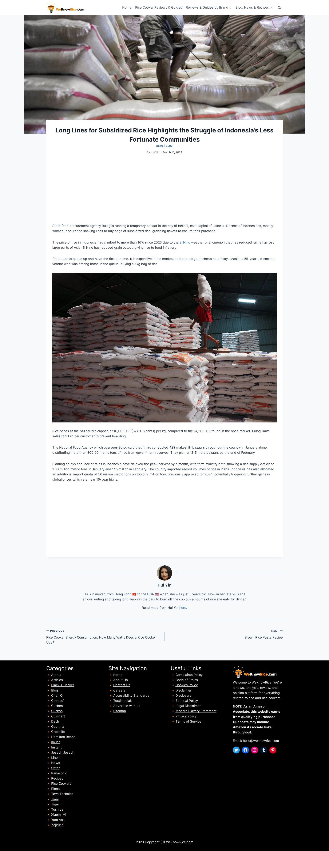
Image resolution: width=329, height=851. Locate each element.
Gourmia (57, 726)
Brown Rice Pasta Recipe (264, 634)
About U (119, 680)
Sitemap (119, 711)
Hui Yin (155, 152)
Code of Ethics (187, 680)
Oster (55, 768)
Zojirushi (57, 825)
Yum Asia (58, 820)
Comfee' (57, 701)
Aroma (56, 675)
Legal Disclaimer (188, 706)
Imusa (55, 742)
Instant (56, 747)
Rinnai (56, 789)
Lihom (56, 758)
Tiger (55, 804)
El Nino (185, 242)
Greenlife (58, 732)
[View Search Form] (279, 7)
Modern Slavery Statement (196, 711)
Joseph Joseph (62, 752)
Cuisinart (58, 716)
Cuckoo (57, 711)
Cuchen (57, 706)
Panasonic (59, 773)
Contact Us (121, 685)
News (160, 145)
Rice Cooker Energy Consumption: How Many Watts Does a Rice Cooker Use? (101, 636)
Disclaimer (183, 690)
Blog (169, 145)
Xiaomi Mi (58, 815)
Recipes (57, 778)
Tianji (55, 799)
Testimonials (123, 701)
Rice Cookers (61, 783)
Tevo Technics (62, 794)
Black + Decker (62, 685)
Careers (119, 690)
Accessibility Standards (131, 695)
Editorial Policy (187, 701)
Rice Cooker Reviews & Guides (158, 7)
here (182, 608)
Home (126, 7)
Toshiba (57, 809)
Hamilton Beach (63, 737)
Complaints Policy (189, 675)
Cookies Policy (187, 685)
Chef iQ (57, 695)
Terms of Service (188, 721)
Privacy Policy (186, 716)
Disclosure (183, 695)
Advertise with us (126, 706)
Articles (57, 680)
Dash (55, 721)
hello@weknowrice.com (261, 741)
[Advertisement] (164, 187)
